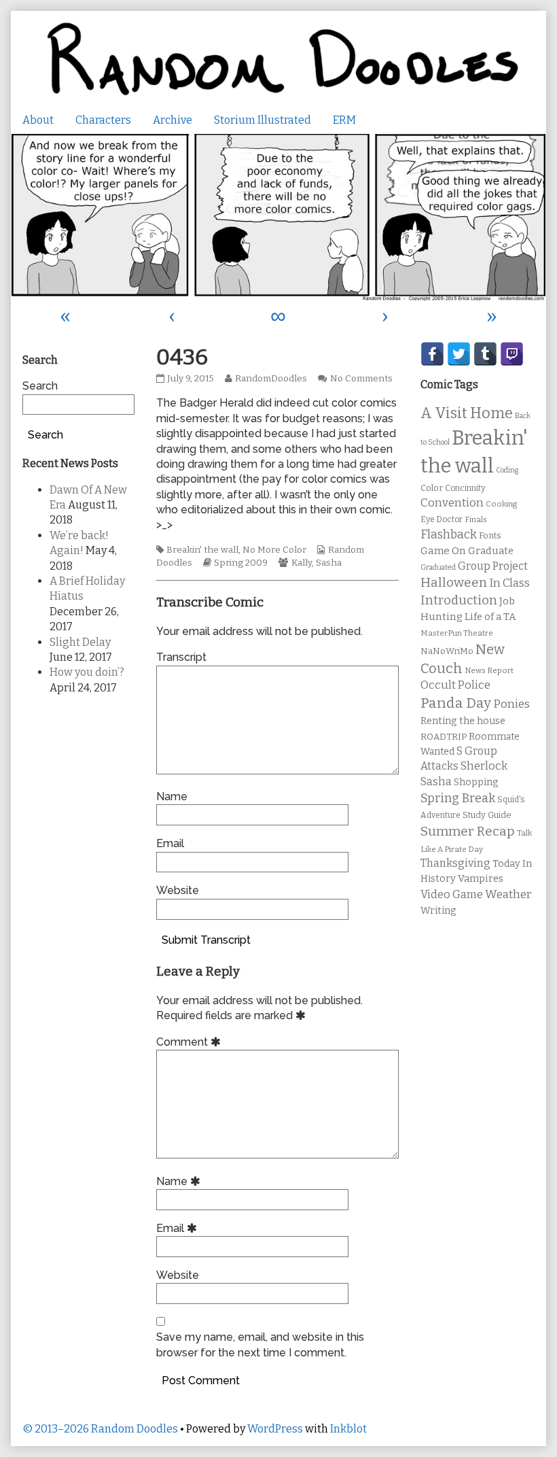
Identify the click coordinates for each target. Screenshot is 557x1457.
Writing (438, 910)
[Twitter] (459, 354)
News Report (489, 670)
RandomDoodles (270, 378)
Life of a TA (490, 617)
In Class (509, 583)
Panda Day (455, 703)
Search (40, 385)
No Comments (361, 378)
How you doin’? (87, 672)
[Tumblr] (485, 354)
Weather (508, 894)
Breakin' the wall (202, 550)
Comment (190, 1041)
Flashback (448, 535)
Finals (476, 519)
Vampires (480, 878)
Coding (507, 470)
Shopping (476, 782)
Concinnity (465, 488)
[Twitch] (512, 354)
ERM (344, 120)
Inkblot (348, 1428)
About (38, 120)
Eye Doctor (441, 519)
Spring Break (457, 798)
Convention (452, 503)
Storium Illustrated (262, 120)
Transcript (181, 657)
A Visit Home (466, 413)
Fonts (490, 535)
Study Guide (487, 815)
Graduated (438, 567)
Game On (443, 551)
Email (170, 843)
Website (177, 890)
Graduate (491, 551)
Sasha (329, 563)
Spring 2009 (241, 563)
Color (431, 488)
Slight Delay (80, 642)
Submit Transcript (206, 939)
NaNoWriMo (446, 651)
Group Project (493, 566)
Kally (301, 563)
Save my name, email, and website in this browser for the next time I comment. (260, 1344)
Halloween (453, 582)
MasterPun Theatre (456, 633)
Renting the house (462, 721)
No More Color (274, 550)
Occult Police (455, 685)
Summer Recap (467, 831)
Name (171, 796)
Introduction (458, 600)
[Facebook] (432, 354)
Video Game (451, 894)
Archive (172, 120)
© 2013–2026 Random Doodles (100, 1428)
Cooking (501, 504)
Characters (103, 120)
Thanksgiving (455, 863)
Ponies (511, 704)
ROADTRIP (443, 737)
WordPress (275, 1428)
